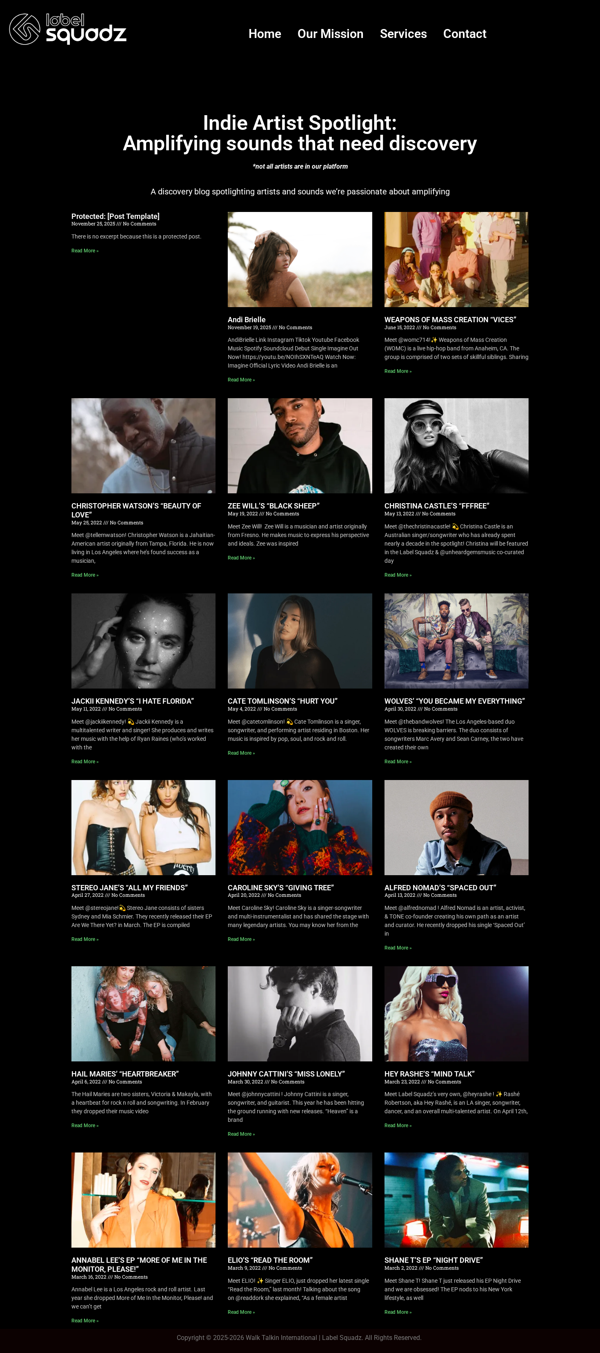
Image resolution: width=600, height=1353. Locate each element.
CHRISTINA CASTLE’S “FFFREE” (436, 506)
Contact (465, 34)
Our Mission (331, 34)
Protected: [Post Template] (115, 216)
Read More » (85, 251)
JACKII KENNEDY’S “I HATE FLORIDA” (132, 701)
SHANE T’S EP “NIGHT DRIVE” (433, 1260)
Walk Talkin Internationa (281, 1338)
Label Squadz (342, 1338)
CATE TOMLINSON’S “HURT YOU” (283, 701)
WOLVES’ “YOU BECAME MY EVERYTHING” (454, 701)
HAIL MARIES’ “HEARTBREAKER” (125, 1074)
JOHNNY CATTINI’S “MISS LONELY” (286, 1074)
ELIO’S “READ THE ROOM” (270, 1260)
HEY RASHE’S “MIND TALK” (429, 1074)
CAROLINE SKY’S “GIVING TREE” (281, 887)
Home (265, 34)
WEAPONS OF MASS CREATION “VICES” (450, 319)
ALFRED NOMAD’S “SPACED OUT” (440, 887)
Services (403, 34)
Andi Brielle (247, 319)
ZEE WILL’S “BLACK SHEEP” (274, 506)
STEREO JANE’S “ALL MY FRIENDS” (129, 887)
